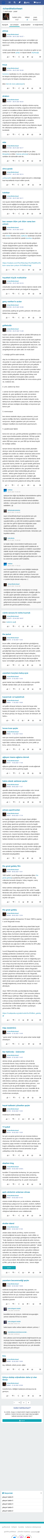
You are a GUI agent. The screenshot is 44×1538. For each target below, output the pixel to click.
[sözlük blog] (19, 2)
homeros (5, 74)
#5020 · (15, 1229)
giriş (27, 2)
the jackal (6, 634)
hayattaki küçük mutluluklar (14, 277)
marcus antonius (22, 154)
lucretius (29, 238)
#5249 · (15, 1033)
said (38, 1531)
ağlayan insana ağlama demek (15, 757)
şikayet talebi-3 (7, 1507)
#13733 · (15, 331)
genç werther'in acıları (12, 301)
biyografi (5, 25)
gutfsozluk (3, 2)
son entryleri (14, 25)
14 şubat (6, 1127)
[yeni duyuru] (41, 1493)
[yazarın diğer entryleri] (28, 1402)
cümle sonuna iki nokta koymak (16, 613)
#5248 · (15, 1057)
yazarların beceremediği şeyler (15, 1280)
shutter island (8, 1223)
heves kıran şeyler (10, 728)
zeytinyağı (35, 52)
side (4, 142)
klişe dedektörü (9, 1028)
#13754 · (15, 70)
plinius (5, 31)
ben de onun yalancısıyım (15, 84)
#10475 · (15, 618)
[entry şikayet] (40, 57)
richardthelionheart (12, 8)
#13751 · (15, 101)
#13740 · (15, 283)
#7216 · (15, 678)
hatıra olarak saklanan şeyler (14, 781)
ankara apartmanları (11, 810)
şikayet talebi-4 (7, 1504)
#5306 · (15, 915)
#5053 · (15, 1169)
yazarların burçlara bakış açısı (15, 673)
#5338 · (15, 786)
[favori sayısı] (23, 57)
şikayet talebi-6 (7, 1497)
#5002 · (15, 1361)
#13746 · (15, 198)
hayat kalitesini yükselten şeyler (16, 1105)
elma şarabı (7, 169)
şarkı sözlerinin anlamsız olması (16, 1192)
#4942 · (15, 1385)
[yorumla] (27, 57)
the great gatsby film (11, 866)
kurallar (21, 1527)
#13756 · (16, 36)
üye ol (38, 2)
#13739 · (15, 307)
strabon (5, 96)
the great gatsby (9, 910)
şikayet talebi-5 (7, 1500)
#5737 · (15, 763)
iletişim (14, 1527)
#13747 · (15, 174)
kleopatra (5, 154)
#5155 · (15, 1111)
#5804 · (15, 702)
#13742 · (15, 229)
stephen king (8, 1163)
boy (4, 1356)
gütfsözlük (7, 325)
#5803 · (15, 734)
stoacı (8, 236)
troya (4, 65)
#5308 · (15, 871)
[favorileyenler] (32, 57)
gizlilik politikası (10, 1531)
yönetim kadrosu (24, 1531)
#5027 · (15, 1197)
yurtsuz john (6, 178)
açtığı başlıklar (26, 25)
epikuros (24, 236)
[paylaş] (19, 57)
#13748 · (15, 148)
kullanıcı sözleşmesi (33, 1527)
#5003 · (15, 1286)
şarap (18, 52)
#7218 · (15, 640)
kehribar (6, 192)
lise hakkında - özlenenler (13, 1052)
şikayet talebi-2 (7, 1511)
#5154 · (15, 1132)
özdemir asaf (10, 622)
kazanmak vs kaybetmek (13, 697)
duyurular (8, 1493)
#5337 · (15, 815)
